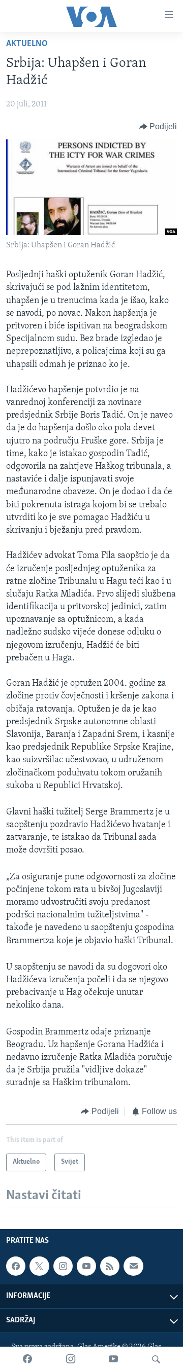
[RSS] (109, 1266)
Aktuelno (27, 44)
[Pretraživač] (156, 1359)
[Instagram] (70, 1359)
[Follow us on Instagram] (63, 1266)
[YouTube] (113, 1359)
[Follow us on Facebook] (15, 1266)
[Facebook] (27, 1359)
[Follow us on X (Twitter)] (39, 1266)
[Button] (158, 126)
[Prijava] (133, 1266)
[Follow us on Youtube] (86, 1266)
